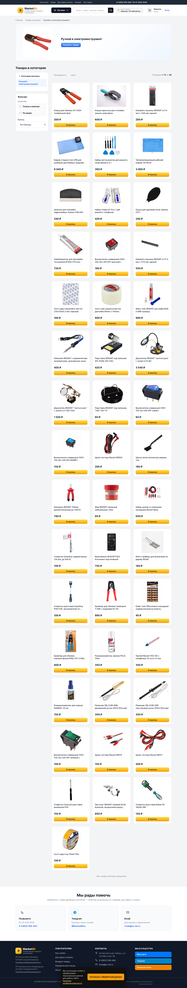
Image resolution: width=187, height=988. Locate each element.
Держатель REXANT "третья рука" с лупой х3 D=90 (152, 359)
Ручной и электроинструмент (28, 82)
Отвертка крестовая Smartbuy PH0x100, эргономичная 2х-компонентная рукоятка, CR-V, (68, 607)
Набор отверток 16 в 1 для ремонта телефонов (107, 211)
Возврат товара (62, 961)
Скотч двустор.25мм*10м (66, 854)
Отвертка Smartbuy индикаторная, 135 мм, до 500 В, (70, 557)
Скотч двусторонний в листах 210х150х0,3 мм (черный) (68, 310)
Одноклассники (144, 967)
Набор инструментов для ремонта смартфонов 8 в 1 (111, 161)
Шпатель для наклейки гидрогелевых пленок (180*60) (68, 211)
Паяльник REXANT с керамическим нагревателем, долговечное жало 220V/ (70, 359)
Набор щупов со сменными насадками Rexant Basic (149, 508)
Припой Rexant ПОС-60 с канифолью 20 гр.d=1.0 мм (148, 657)
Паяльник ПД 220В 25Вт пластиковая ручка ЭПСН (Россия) (152, 706)
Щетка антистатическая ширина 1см (151, 458)
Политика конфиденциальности (28, 962)
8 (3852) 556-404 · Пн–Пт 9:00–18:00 (131, 2)
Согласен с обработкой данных (106, 977)
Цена (73, 75)
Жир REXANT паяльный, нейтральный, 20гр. (106, 508)
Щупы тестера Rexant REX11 (149, 755)
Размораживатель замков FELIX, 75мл (110, 657)
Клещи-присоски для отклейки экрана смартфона (109, 111)
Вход (167, 10)
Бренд (21, 119)
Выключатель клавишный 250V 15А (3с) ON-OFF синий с (151, 409)
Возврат (78, 2)
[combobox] (90, 10)
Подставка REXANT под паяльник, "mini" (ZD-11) (111, 409)
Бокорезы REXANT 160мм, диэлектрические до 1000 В (67, 508)
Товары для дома (33, 20)
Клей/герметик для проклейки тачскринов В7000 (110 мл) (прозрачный (68, 260)
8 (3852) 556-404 (107, 960)
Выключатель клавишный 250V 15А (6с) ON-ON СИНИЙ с (69, 458)
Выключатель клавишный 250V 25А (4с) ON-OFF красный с (110, 260)
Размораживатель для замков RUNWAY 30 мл (68, 706)
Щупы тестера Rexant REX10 (108, 755)
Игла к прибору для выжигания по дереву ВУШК (152, 557)
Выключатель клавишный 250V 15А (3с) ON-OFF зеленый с (69, 756)
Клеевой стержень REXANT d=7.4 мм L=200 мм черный (151, 111)
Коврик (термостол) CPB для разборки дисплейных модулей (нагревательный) (69, 161)
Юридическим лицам (65, 965)
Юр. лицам (88, 2)
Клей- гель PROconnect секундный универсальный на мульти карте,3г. (152, 607)
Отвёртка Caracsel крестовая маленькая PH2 (68, 805)
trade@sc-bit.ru (106, 964)
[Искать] (111, 10)
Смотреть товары (71, 45)
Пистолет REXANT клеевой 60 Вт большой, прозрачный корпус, (110, 805)
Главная (18, 20)
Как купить (44, 2)
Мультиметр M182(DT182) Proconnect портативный (107, 557)
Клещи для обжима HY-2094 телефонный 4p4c (67, 111)
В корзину (70, 125)
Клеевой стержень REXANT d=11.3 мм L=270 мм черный (152, 260)
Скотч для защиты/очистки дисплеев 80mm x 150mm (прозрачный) (108, 310)
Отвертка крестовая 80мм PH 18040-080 (150, 805)
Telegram (141, 961)
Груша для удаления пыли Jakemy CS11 (152, 211)
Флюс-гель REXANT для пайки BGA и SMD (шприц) (152, 310)
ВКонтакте (141, 954)
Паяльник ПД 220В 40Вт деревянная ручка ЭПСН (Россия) (111, 706)
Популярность (60, 75)
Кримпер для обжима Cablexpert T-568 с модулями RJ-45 (110, 607)
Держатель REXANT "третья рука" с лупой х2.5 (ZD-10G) (70, 409)
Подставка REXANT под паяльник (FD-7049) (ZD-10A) (110, 359)
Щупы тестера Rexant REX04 (108, 457)
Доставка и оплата (65, 2)
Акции (53, 2)
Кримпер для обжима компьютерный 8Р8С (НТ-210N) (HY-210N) (69, 657)
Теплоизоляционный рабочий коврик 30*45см (149, 161)
